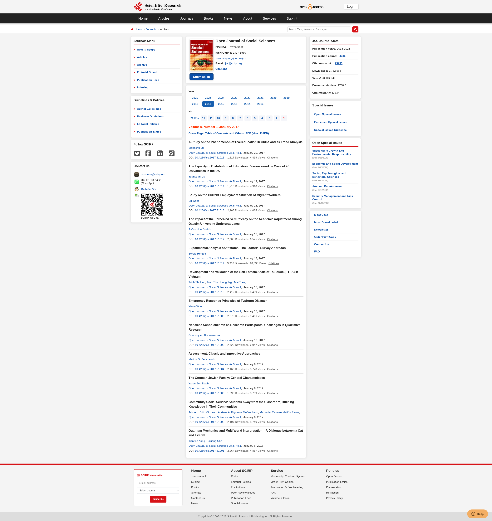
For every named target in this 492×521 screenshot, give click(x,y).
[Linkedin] (160, 153)
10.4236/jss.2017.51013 (209, 210)
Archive (142, 64)
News (228, 18)
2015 (234, 103)
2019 (286, 97)
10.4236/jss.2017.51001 (209, 450)
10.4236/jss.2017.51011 (209, 263)
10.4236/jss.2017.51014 (209, 186)
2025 (208, 97)
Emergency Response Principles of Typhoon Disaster (228, 300)
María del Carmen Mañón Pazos (279, 412)
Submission (201, 76)
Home (143, 18)
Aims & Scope (146, 49)
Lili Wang (194, 200)
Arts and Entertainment (327, 186)
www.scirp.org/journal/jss (230, 58)
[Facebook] (148, 153)
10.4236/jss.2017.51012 (209, 239)
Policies (332, 471)
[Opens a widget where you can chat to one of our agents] (477, 514)
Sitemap (196, 492)
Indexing (143, 87)
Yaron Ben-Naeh (199, 383)
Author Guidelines (149, 108)
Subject (195, 481)
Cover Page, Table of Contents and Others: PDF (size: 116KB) (229, 133)
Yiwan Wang (196, 306)
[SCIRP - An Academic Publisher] (157, 6)
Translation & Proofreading (287, 487)
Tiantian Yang (197, 440)
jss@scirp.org (233, 63)
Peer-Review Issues (243, 492)
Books (208, 18)
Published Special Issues (330, 122)
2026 (195, 97)
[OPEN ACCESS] (312, 6)
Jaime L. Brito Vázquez (203, 412)
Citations (221, 68)
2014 (247, 103)
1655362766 (148, 188)
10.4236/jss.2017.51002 (209, 421)
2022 (247, 97)
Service (277, 471)
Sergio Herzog (197, 253)
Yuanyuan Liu (197, 176)
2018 (195, 103)
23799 (338, 63)
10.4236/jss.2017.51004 (209, 369)
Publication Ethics (149, 131)
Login (351, 6)
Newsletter (321, 229)
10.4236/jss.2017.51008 (209, 316)
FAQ (317, 251)
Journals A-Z (199, 476)
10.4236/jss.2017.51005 (209, 344)
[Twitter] (137, 153)
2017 (208, 103)
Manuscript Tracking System (288, 476)
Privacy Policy (334, 497)
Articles (164, 18)
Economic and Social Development (335, 163)
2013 (260, 103)
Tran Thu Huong (217, 282)
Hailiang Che (214, 440)
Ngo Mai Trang (237, 282)
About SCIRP (242, 471)
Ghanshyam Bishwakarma (204, 335)
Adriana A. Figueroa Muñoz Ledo (238, 412)
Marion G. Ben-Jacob (201, 359)
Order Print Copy (325, 236)
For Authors (238, 487)
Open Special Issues (327, 114)
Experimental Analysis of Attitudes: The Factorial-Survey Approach (237, 248)
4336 (342, 55)
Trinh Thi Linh (197, 282)
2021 (260, 97)
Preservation (334, 487)
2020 (273, 97)
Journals (186, 18)
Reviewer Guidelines (150, 116)
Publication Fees (148, 79)
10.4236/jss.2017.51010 (209, 292)
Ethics (234, 476)
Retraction (332, 492)
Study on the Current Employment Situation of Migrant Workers (235, 195)
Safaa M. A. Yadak (200, 229)
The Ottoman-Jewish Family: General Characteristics (227, 377)
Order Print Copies (282, 481)
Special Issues (239, 503)
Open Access (334, 476)
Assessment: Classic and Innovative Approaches (224, 353)
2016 (221, 103)
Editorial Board (147, 72)
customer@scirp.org (153, 174)
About (247, 18)
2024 (221, 97)
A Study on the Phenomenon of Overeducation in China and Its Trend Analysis (246, 142)
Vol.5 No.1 (235, 152)
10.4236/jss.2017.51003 (209, 393)
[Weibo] (172, 153)
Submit (292, 18)
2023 (234, 97)
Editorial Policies (148, 123)
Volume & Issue (280, 497)
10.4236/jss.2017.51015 (209, 157)
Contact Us (321, 244)
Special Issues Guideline (330, 129)
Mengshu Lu (196, 147)
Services (269, 18)
